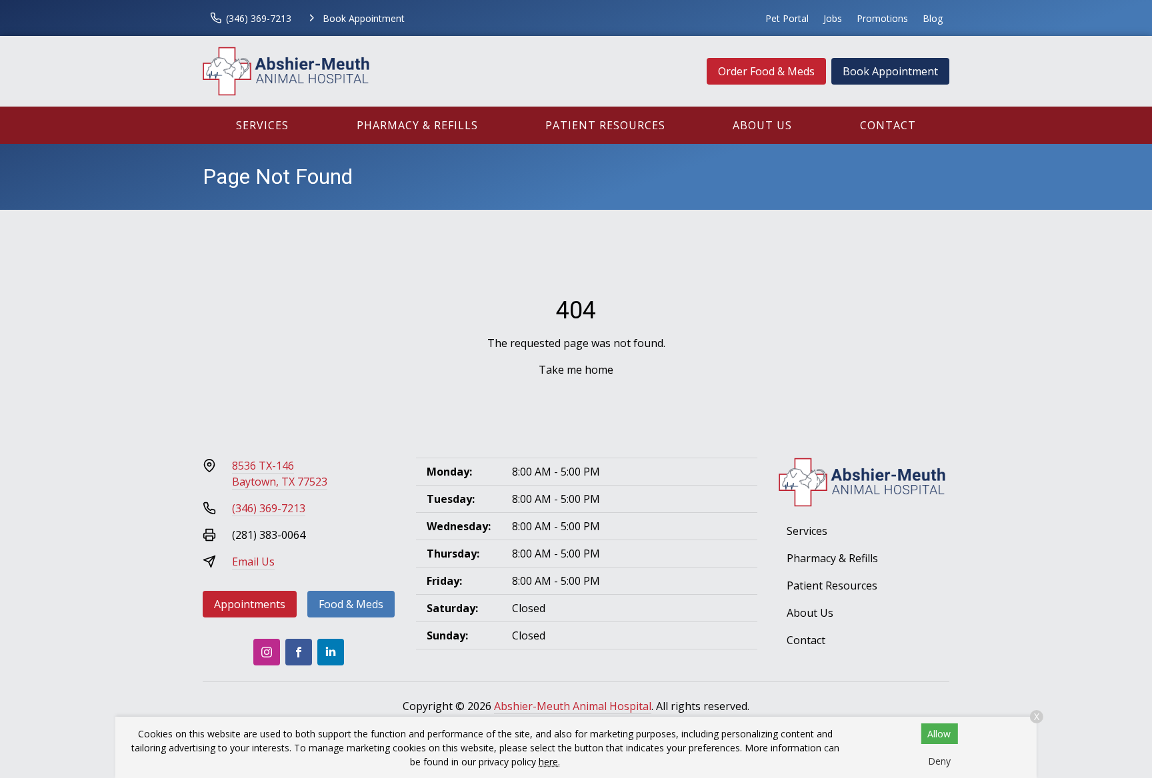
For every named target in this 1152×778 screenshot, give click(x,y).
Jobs (832, 18)
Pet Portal (787, 18)
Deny (939, 761)
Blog (933, 18)
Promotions (882, 18)
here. (549, 761)
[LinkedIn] (330, 652)
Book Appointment (890, 71)
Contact (888, 125)
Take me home (576, 369)
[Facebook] (298, 652)
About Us (762, 125)
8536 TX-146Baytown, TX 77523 (279, 473)
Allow (939, 733)
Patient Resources (605, 125)
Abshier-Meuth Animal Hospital (572, 706)
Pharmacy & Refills (417, 125)
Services (262, 125)
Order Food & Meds (766, 71)
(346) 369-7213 (268, 508)
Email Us (253, 561)
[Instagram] (266, 652)
